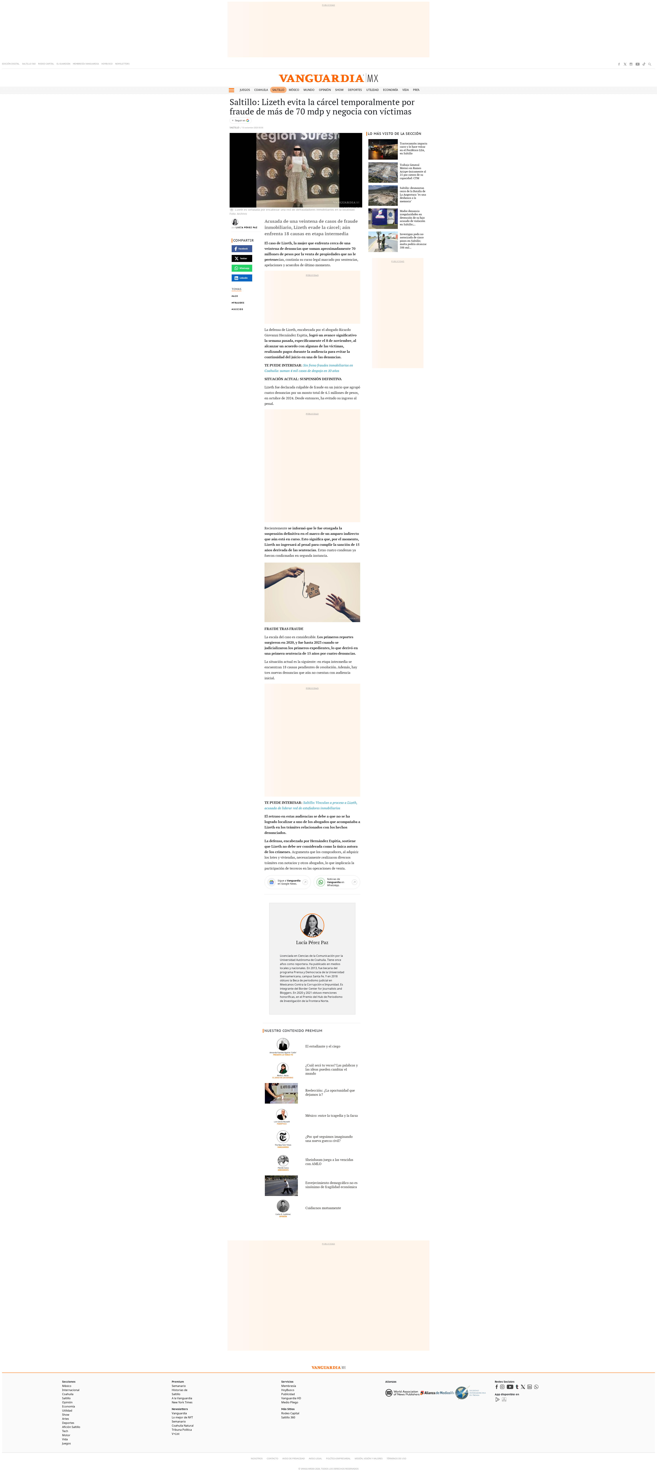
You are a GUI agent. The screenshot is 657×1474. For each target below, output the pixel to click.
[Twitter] (625, 64)
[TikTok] (644, 64)
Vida (405, 90)
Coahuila (261, 90)
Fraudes (238, 302)
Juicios (238, 309)
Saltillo (278, 90)
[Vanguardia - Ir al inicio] (328, 77)
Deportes (355, 90)
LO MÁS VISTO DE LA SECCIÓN (394, 134)
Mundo (309, 90)
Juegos (245, 90)
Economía (390, 90)
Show (339, 90)
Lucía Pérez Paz (246, 227)
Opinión (325, 90)
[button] (231, 90)
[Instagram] (631, 64)
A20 (235, 296)
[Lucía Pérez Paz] (312, 925)
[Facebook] (619, 64)
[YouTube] (637, 64)
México (294, 90)
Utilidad (372, 90)
